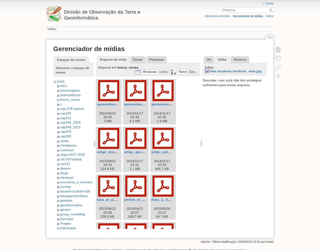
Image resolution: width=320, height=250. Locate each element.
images (65, 223)
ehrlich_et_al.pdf (137, 200)
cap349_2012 (70, 127)
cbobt (64, 141)
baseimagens (70, 90)
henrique (66, 219)
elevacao (67, 177)
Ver (209, 59)
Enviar (137, 59)
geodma (66, 200)
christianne (68, 145)
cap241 (65, 118)
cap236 (65, 113)
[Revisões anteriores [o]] (278, 58)
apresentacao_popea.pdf (171, 104)
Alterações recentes (217, 16)
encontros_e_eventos (76, 182)
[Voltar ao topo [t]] (278, 76)
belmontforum (70, 95)
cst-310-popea (71, 159)
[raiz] (60, 81)
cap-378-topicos (72, 108)
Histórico (240, 59)
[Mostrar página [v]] (278, 49)
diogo (64, 173)
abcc (63, 86)
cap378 (65, 131)
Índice (270, 16)
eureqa (65, 186)
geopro (65, 209)
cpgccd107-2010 (72, 154)
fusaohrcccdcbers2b (75, 191)
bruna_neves (70, 99)
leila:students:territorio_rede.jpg (236, 71)
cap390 (65, 136)
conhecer (67, 150)
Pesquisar (271, 10)
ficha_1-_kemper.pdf (167, 200)
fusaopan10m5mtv (74, 196)
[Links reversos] (278, 67)
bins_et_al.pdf (108, 200)
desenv (65, 168)
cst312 (65, 164)
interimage (68, 228)
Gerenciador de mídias (248, 16)
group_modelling (72, 214)
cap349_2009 (70, 122)
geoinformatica (71, 205)
